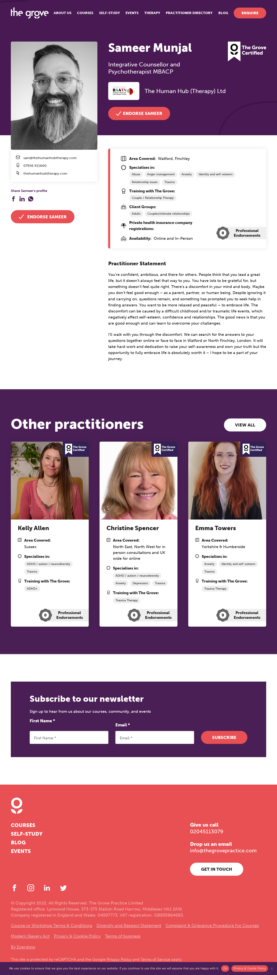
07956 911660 (35, 165)
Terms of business (122, 936)
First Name (42, 720)
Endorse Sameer (47, 216)
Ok (225, 968)
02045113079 (206, 832)
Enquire (250, 13)
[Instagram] (30, 887)
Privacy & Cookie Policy (77, 936)
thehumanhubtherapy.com (45, 173)
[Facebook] (14, 887)
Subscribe (224, 737)
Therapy (152, 13)
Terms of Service (155, 959)
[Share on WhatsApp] (30, 198)
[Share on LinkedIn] (22, 198)
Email (122, 724)
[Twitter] (63, 887)
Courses (85, 13)
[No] (271, 968)
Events (132, 13)
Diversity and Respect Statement (129, 925)
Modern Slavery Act (30, 936)
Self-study (109, 13)
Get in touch (216, 869)
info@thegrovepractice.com (223, 851)
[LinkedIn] (46, 887)
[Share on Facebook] (13, 198)
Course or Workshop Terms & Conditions (51, 925)
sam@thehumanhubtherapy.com (50, 158)
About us (62, 13)
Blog (223, 13)
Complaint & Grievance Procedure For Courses (212, 925)
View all (245, 425)
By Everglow (23, 946)
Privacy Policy (119, 959)
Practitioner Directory (189, 13)
